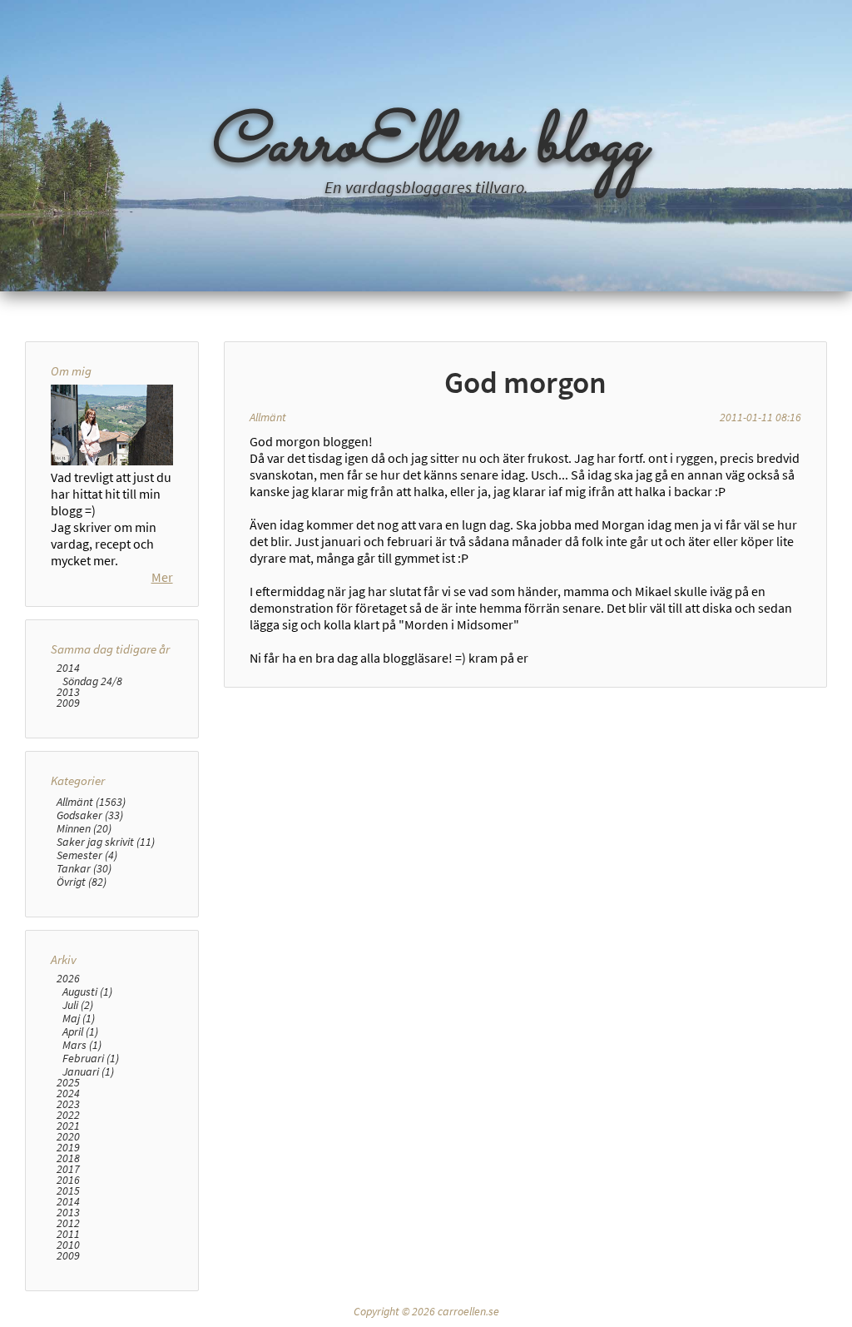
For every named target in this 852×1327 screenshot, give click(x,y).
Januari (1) (88, 1071)
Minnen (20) (84, 828)
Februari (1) (90, 1058)
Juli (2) (77, 1004)
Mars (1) (82, 1044)
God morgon (525, 382)
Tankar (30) (84, 868)
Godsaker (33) (90, 815)
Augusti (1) (87, 991)
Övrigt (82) (81, 881)
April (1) (80, 1031)
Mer (162, 577)
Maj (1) (78, 1018)
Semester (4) (87, 854)
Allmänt (268, 417)
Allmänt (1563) (91, 801)
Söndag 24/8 (92, 680)
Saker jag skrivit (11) (106, 841)
